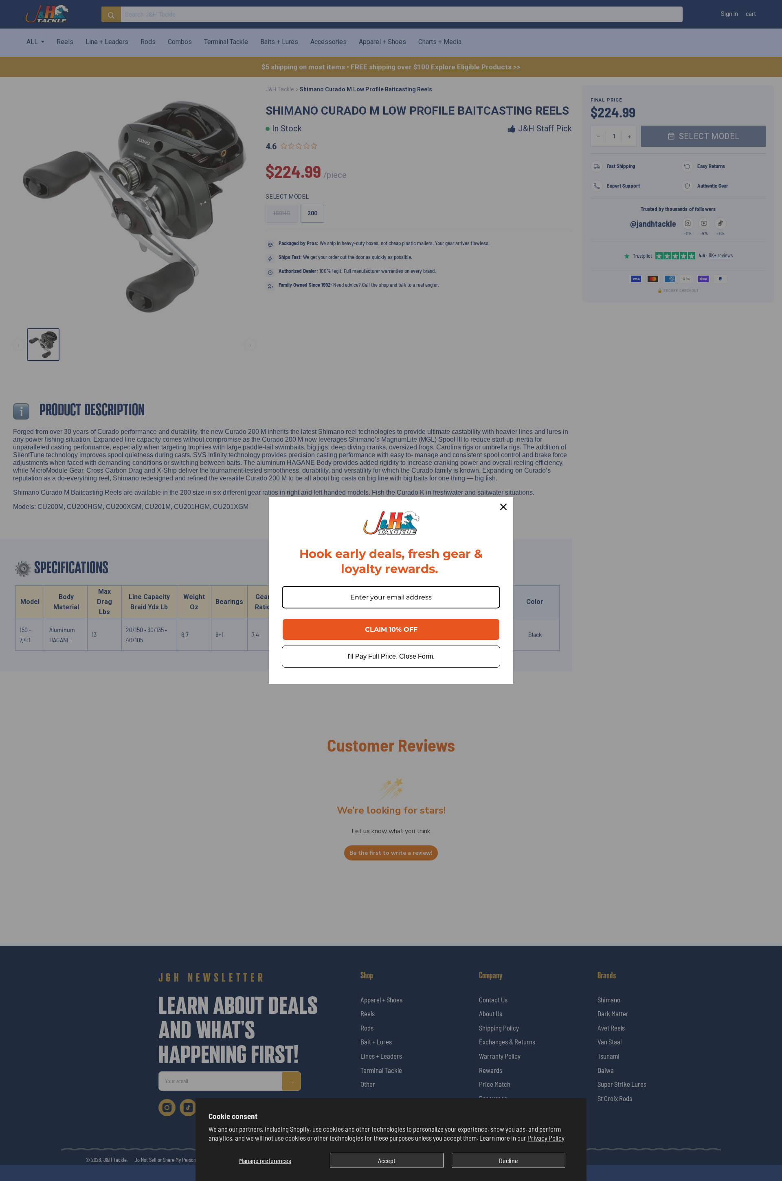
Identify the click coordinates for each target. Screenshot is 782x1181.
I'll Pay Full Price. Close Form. (391, 656)
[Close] (503, 507)
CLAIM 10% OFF (391, 629)
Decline (508, 1160)
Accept (386, 1160)
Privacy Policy (546, 1138)
